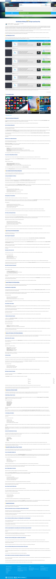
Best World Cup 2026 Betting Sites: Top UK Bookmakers (44, 111)
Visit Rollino (46, 85)
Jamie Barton (11, 24)
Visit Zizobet (46, 69)
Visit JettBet (46, 53)
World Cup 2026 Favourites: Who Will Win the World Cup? (15, 111)
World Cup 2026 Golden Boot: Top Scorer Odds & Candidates (44, 102)
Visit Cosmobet (46, 44)
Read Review (15, 53)
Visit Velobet (46, 61)
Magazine (8, 97)
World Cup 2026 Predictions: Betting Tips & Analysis (33, 111)
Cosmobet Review (21, 5)
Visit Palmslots (46, 77)
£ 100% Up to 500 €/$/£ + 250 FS (24, 13)
